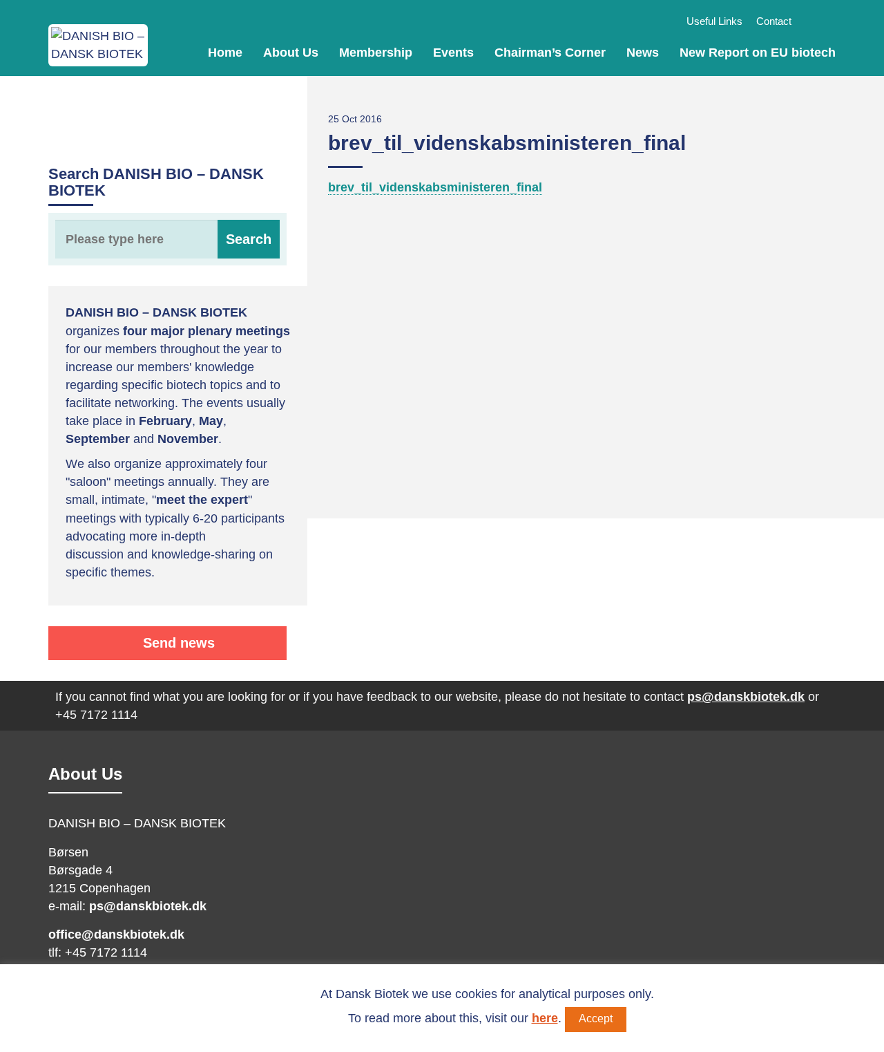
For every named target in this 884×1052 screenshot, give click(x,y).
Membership (375, 52)
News (642, 52)
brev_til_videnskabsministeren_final (435, 187)
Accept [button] (596, 1018)
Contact (773, 21)
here (545, 1018)
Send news (177, 642)
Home (225, 52)
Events (453, 52)
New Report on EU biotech (758, 52)
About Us (290, 52)
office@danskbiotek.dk (116, 934)
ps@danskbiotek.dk (746, 697)
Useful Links (714, 21)
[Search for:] (167, 239)
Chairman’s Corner (550, 52)
